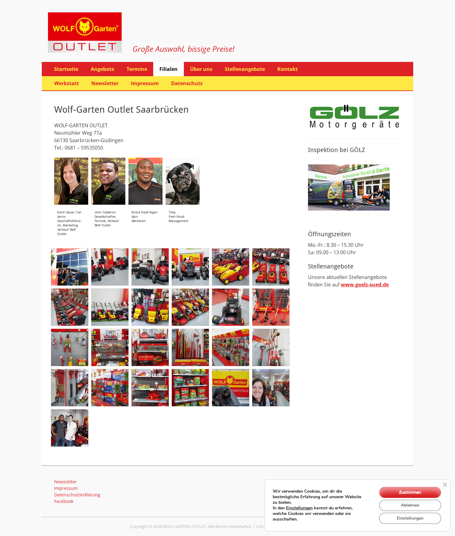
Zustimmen (410, 492)
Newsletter (105, 83)
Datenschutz (187, 83)
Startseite (66, 69)
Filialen (168, 69)
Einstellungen (299, 508)
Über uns (201, 69)
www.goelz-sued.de (365, 284)
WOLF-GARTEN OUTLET (184, 526)
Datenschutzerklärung (77, 495)
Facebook (63, 501)
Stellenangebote (245, 69)
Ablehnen (410, 505)
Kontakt (287, 69)
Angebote (102, 69)
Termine (137, 69)
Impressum (145, 83)
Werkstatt (66, 83)
